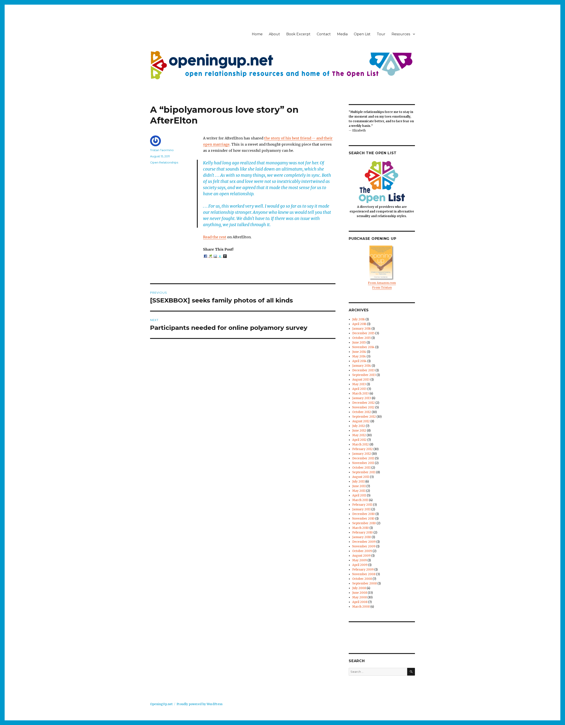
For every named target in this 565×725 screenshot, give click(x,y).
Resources (401, 34)
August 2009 (361, 556)
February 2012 (362, 449)
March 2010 (360, 528)
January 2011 (361, 509)
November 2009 (363, 546)
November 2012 (363, 407)
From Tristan (382, 287)
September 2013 (364, 375)
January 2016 (361, 329)
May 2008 (359, 597)
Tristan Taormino (162, 150)
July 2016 (358, 319)
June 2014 (359, 352)
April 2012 (359, 440)
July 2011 (358, 481)
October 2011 (361, 468)
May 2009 (359, 560)
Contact (324, 34)
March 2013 (360, 393)
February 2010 (362, 532)
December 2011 (363, 458)
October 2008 (362, 579)
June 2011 (359, 486)
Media (342, 34)
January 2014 (361, 366)
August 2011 (360, 477)
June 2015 (359, 342)
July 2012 (358, 426)
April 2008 (359, 602)
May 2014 (359, 356)
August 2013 (361, 379)
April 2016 (359, 324)
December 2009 (364, 542)
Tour (381, 34)
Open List (362, 34)
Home (257, 34)
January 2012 (361, 454)
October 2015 (361, 338)
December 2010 (363, 514)
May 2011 (358, 491)
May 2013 (359, 384)
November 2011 (363, 463)
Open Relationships (164, 162)
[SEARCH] (411, 672)
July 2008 (359, 588)
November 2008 (363, 574)
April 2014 (359, 361)
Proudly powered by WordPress (199, 704)
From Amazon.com (382, 283)
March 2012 (360, 444)
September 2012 (364, 417)
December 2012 (363, 403)
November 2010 (363, 518)
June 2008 (359, 593)
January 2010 (361, 537)
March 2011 (360, 500)
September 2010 (364, 523)
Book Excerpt (298, 34)
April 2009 (359, 565)
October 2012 (361, 412)
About (274, 34)
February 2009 (363, 569)
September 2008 (364, 583)
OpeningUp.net (161, 704)
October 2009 (362, 551)
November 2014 (363, 347)
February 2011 (362, 505)
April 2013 (359, 389)
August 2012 (361, 421)
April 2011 (359, 495)
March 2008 (361, 607)
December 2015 (363, 333)
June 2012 (359, 430)
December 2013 (363, 370)
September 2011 (363, 472)
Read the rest (214, 237)
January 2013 (361, 398)
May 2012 (359, 435)
